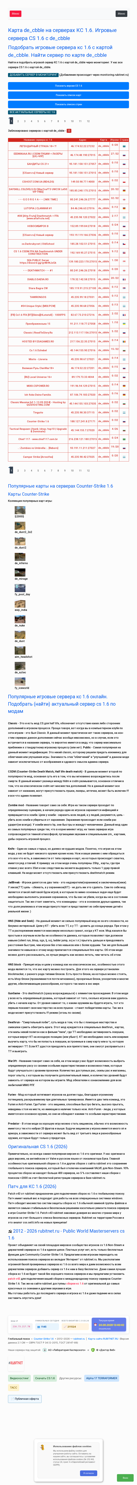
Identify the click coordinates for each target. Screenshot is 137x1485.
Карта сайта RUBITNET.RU (103, 1338)
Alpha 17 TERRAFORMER (101, 1378)
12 (88, 121)
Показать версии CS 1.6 (68, 85)
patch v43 (14, 1278)
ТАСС (13, 1387)
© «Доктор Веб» (105, 1349)
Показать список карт (68, 95)
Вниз (125, 1477)
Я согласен (88, 1473)
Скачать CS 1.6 (45, 1378)
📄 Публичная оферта (25, 1398)
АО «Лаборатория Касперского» (67, 1349)
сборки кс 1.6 (75, 1283)
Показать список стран (68, 104)
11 (80, 121)
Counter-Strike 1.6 (44, 1338)
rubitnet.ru (79, 1338)
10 (72, 121)
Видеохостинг (19, 1378)
